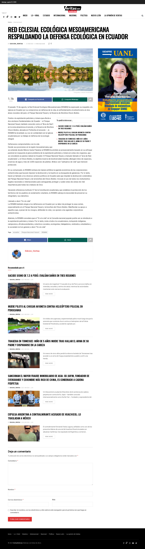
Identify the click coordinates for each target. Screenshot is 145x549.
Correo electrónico (16, 500)
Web (53, 500)
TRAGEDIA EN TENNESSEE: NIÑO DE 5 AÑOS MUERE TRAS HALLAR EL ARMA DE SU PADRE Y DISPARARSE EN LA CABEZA (74, 141)
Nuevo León (96, 15)
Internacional (60, 15)
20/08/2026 (26, 422)
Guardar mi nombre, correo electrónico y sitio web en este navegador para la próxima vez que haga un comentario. (48, 511)
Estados (46, 15)
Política (83, 15)
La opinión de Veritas (113, 15)
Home (10, 22)
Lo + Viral (35, 15)
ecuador (16, 232)
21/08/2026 (26, 280)
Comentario (13, 461)
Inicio (25, 15)
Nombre (12, 489)
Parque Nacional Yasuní (30, 232)
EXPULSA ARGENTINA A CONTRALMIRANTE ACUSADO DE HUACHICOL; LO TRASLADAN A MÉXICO (44, 416)
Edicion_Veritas (16, 44)
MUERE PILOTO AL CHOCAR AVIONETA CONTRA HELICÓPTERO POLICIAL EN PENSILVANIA (74, 133)
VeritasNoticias (18, 543)
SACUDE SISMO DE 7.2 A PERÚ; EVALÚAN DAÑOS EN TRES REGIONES (75, 127)
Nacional (73, 15)
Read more (49, 294)
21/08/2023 (29, 44)
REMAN (44, 232)
